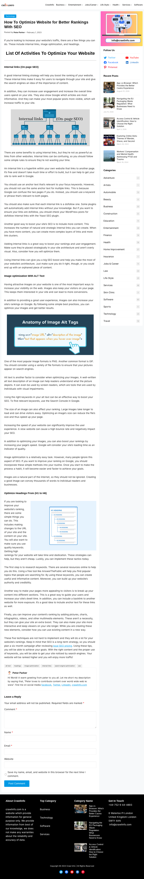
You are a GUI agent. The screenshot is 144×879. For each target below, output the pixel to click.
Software (108, 299)
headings (17, 666)
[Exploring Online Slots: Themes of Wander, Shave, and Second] (109, 140)
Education (109, 220)
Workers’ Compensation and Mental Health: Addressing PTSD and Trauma (127, 155)
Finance (108, 235)
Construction (110, 213)
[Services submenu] (131, 4)
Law (106, 270)
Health (107, 242)
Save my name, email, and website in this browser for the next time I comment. (46, 774)
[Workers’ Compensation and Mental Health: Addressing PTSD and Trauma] (109, 156)
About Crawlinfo (15, 801)
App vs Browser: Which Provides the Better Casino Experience (127, 85)
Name (8, 732)
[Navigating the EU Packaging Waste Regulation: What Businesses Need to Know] (109, 103)
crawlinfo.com (79, 684)
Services (108, 285)
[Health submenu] (119, 4)
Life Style (108, 278)
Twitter (56, 684)
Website (8, 759)
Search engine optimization (65, 666)
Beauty (107, 199)
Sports (107, 306)
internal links (46, 666)
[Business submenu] (65, 4)
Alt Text (8, 666)
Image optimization (31, 666)
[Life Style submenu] (110, 4)
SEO (79, 666)
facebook (46, 684)
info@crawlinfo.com (120, 824)
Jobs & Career (111, 263)
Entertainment (111, 228)
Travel (107, 321)
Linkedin (66, 684)
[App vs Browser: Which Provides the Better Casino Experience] (109, 87)
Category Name (83, 801)
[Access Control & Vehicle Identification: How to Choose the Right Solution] (109, 123)
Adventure (109, 177)
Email (8, 745)
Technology (10, 16)
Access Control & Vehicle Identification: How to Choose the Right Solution (128, 122)
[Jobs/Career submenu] (97, 4)
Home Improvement (114, 249)
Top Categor (47, 801)
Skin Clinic (109, 292)
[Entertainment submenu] (82, 4)
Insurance (109, 256)
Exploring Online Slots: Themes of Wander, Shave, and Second (127, 138)
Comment (10, 709)
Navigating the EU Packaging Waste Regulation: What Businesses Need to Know (126, 103)
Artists (107, 185)
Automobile (110, 192)
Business (108, 206)
